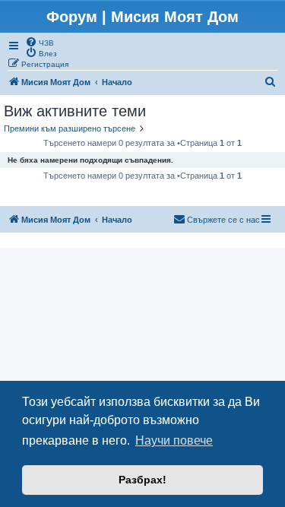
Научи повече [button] (174, 440)
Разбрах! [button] (142, 480)
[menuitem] (39, 41)
